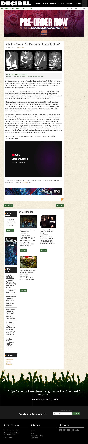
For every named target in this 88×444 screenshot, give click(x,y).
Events (52, 3)
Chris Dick (21, 47)
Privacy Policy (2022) (37, 436)
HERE (25, 182)
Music (45, 3)
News (37, 3)
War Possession (39, 76)
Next (59, 205)
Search (85, 5)
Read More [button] (23, 250)
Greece (16, 76)
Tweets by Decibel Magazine (9, 362)
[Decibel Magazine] (16, 3)
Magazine (69, 3)
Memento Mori (31, 76)
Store (61, 3)
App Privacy (34, 438)
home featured (22, 76)
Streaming (25, 74)
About (78, 3)
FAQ (32, 434)
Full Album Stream (17, 74)
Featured (9, 74)
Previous (9, 205)
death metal (10, 76)
